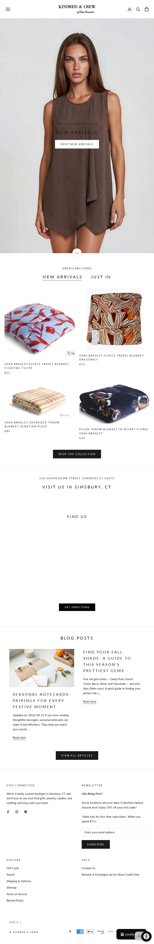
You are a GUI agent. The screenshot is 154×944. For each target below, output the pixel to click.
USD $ (13, 922)
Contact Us (88, 868)
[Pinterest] (25, 811)
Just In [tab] (101, 276)
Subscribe (95, 844)
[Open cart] (146, 9)
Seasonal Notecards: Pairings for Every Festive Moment (42, 700)
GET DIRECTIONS (77, 607)
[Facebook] (8, 811)
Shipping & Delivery (19, 881)
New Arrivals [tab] (62, 276)
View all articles (77, 755)
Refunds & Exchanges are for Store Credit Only (110, 874)
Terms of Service (17, 894)
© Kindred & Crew (23, 932)
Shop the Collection (77, 454)
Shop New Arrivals (77, 144)
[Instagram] (16, 811)
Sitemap (11, 887)
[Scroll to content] (77, 253)
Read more (19, 737)
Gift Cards (13, 868)
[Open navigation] (8, 9)
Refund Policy (15, 900)
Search (11, 874)
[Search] (138, 9)
